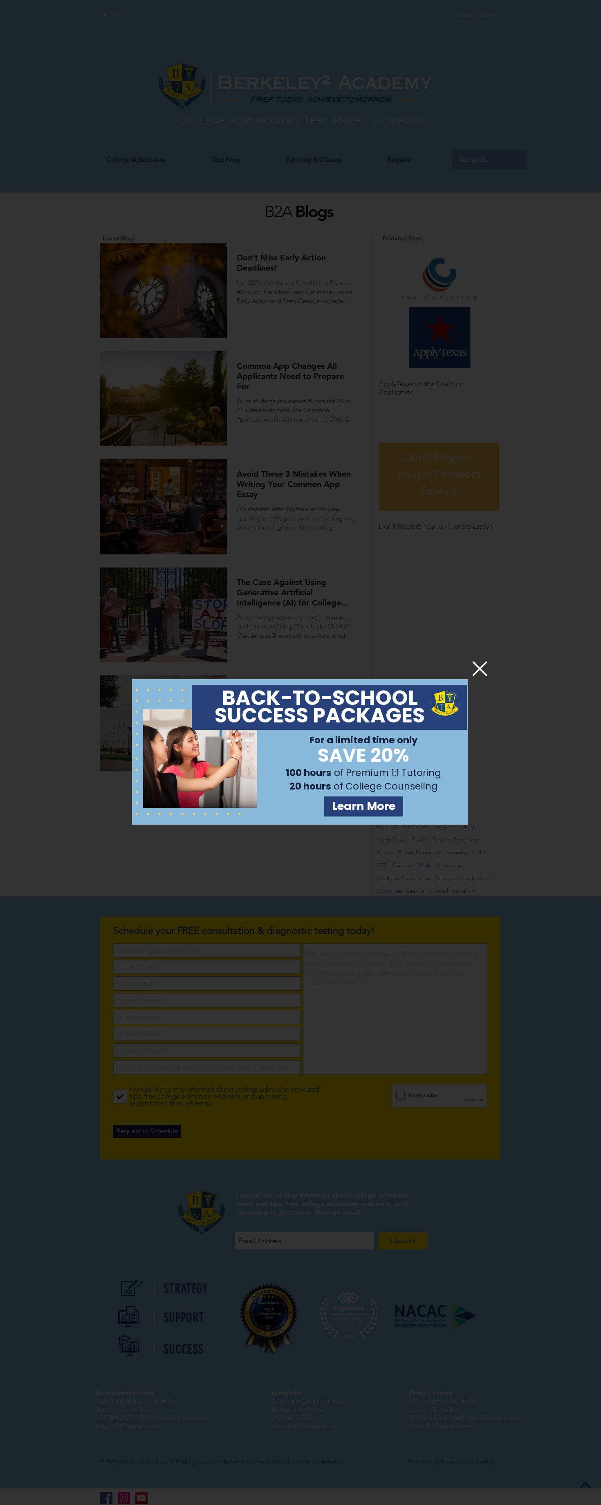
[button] (480, 669)
